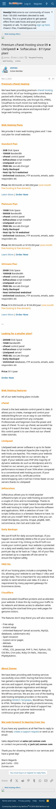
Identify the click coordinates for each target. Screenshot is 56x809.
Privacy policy (24, 800)
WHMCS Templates (22, 699)
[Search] (52, 3)
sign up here (43, 24)
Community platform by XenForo (25, 806)
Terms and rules (9, 800)
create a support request (26, 731)
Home (42, 800)
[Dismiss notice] (51, 12)
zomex (7, 57)
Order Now (22, 194)
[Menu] (4, 4)
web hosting (8, 61)
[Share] (49, 79)
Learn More (7, 194)
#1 (53, 78)
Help (35, 800)
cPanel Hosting (45, 90)
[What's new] (46, 3)
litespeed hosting (36, 57)
